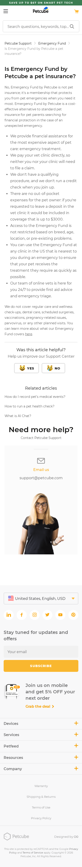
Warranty (41, 786)
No (57, 368)
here (28, 334)
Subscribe (41, 666)
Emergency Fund (52, 43)
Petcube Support (18, 43)
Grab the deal (38, 706)
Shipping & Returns (41, 796)
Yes (30, 368)
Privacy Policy (41, 818)
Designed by (66, 836)
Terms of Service (33, 852)
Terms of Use (41, 807)
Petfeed (11, 746)
